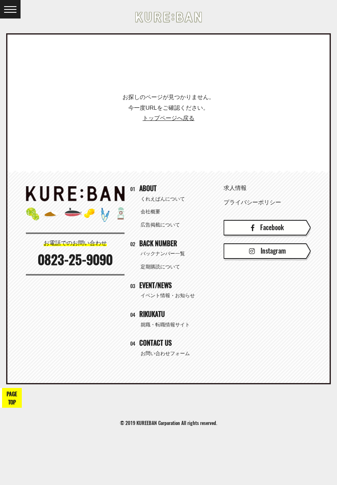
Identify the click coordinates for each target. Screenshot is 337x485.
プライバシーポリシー (252, 202)
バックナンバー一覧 (163, 253)
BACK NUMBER (153, 243)
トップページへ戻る (168, 118)
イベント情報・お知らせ (168, 295)
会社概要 (150, 212)
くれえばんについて (163, 199)
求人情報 (235, 188)
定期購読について (160, 267)
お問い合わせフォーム (165, 353)
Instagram (272, 251)
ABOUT (143, 188)
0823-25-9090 (75, 260)
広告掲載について (160, 225)
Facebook (271, 227)
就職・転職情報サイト (165, 325)
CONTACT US (151, 343)
